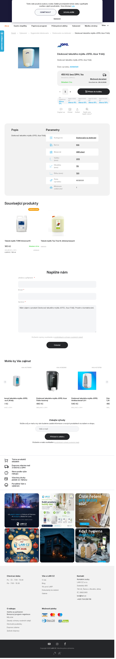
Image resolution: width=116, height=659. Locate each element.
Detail (57, 230)
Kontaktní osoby (83, 579)
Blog (43, 583)
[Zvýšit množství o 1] (70, 92)
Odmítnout (45, 12)
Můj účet (10, 617)
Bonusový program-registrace (18, 614)
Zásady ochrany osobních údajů (19, 621)
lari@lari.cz (81, 596)
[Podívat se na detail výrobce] (63, 45)
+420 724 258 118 (84, 599)
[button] (16, 388)
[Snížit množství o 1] (60, 92)
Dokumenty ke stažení (50, 590)
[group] (18, 387)
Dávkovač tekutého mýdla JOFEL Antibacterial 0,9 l (84, 399)
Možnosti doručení (98, 79)
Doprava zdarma (13, 627)
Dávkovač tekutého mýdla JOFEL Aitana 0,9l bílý (14, 399)
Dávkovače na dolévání (86, 138)
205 (78, 159)
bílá (77, 145)
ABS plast (80, 152)
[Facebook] (65, 644)
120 (77, 173)
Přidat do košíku (95, 92)
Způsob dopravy (13, 631)
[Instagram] (57, 644)
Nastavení (57, 19)
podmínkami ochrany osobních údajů (68, 337)
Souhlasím (69, 12)
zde (73, 6)
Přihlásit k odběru (57, 437)
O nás (44, 580)
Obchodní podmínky (14, 624)
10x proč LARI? (47, 587)
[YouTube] (49, 644)
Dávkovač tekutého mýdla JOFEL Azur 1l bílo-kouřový (51, 399)
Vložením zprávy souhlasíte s (57, 337)
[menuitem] (8, 26)
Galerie (44, 593)
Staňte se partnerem (15, 612)
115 (77, 166)
